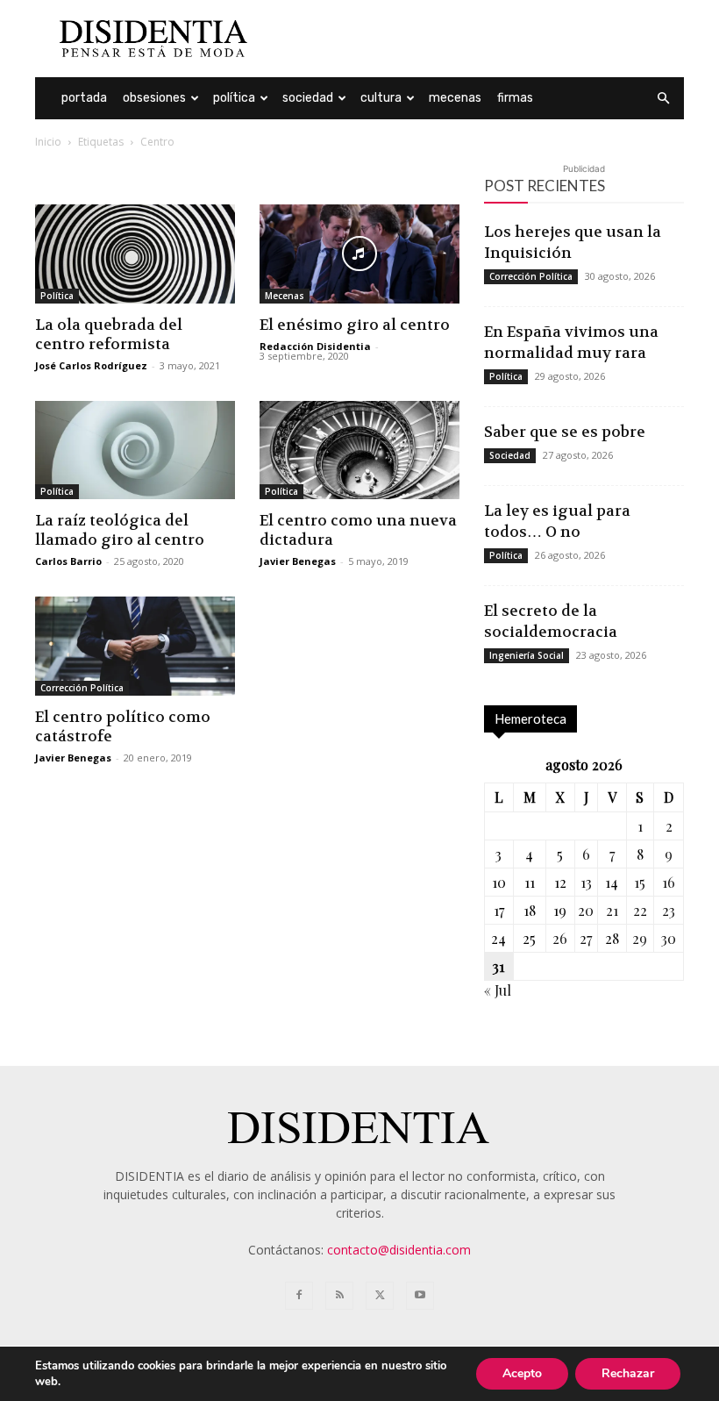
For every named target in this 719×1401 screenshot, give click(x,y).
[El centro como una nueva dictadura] (359, 450)
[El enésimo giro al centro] (359, 254)
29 (639, 938)
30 (668, 938)
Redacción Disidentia (315, 346)
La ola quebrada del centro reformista (108, 334)
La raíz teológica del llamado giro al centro (119, 530)
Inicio (48, 141)
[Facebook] (299, 1296)
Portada (84, 97)
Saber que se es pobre (564, 431)
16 (668, 882)
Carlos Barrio (68, 561)
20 (586, 910)
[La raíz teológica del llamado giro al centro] (135, 450)
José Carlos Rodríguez (91, 365)
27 (586, 938)
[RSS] (339, 1296)
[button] (663, 98)
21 (612, 910)
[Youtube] (420, 1296)
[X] (380, 1296)
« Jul (497, 990)
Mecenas (455, 97)
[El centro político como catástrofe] (135, 646)
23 (668, 910)
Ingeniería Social (526, 655)
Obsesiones (154, 97)
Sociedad (307, 97)
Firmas (515, 97)
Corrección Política (82, 688)
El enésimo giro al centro (355, 324)
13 (586, 882)
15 (639, 882)
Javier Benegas (298, 561)
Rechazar (628, 1373)
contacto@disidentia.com (399, 1249)
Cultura (381, 97)
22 (640, 910)
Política (234, 97)
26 (559, 938)
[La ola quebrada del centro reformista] (135, 254)
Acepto (522, 1373)
